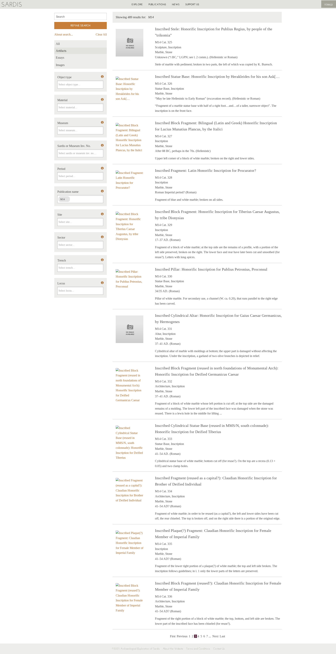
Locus (61, 283)
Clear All (101, 34)
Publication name (68, 191)
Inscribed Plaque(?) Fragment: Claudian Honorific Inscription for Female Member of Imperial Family (213, 533)
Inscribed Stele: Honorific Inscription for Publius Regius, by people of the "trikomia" (213, 32)
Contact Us (219, 648)
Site (59, 214)
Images (60, 65)
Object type (64, 77)
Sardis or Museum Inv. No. (74, 146)
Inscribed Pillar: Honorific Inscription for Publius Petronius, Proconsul (211, 269)
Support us (192, 4)
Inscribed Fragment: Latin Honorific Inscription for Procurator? (205, 170)
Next (215, 636)
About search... (63, 34)
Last (222, 636)
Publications (157, 4)
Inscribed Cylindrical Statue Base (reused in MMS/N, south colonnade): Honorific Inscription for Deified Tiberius (212, 428)
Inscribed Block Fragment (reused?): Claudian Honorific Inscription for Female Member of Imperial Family (218, 586)
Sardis (11, 4)
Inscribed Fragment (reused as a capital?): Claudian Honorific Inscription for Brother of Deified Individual (216, 481)
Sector (61, 237)
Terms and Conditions (198, 648)
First (172, 636)
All (58, 43)
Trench (61, 260)
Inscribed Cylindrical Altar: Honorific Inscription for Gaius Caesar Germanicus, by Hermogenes (218, 318)
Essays (60, 57)
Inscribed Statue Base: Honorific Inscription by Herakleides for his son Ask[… (217, 76)
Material (62, 100)
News (175, 4)
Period (61, 168)
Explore (137, 4)
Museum (62, 123)
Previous (182, 636)
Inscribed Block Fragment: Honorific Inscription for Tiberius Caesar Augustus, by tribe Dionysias (217, 214)
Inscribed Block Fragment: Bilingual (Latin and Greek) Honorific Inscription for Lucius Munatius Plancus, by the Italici (216, 126)
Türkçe (328, 4)
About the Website (173, 648)
